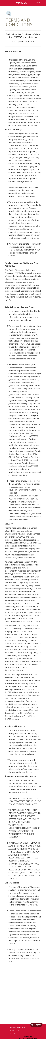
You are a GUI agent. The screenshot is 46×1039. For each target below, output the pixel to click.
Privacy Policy (14, 1030)
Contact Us (13, 1033)
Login (38, 3)
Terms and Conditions (17, 1027)
